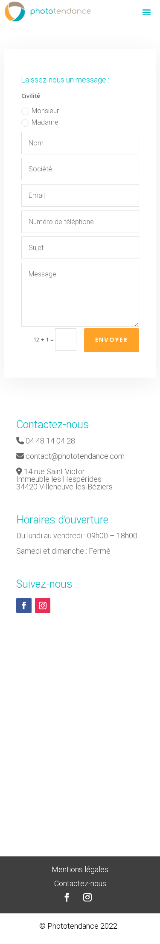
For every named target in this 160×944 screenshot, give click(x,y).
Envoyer (111, 340)
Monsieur (45, 111)
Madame (45, 122)
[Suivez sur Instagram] (42, 605)
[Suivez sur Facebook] (24, 605)
